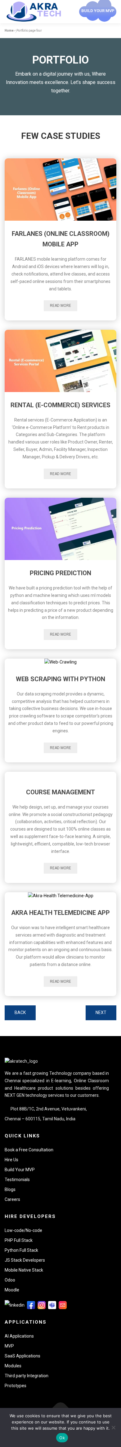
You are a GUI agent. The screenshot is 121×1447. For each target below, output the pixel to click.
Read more (60, 305)
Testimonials (17, 1179)
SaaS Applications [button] (22, 1355)
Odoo (10, 1279)
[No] (113, 1427)
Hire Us (11, 1159)
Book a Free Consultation (29, 1149)
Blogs (10, 1189)
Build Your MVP (20, 1169)
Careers (12, 1199)
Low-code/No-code (23, 1230)
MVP (9, 1345)
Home (9, 30)
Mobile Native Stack (24, 1270)
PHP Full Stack (19, 1240)
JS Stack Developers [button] (25, 1260)
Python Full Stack (21, 1250)
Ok (62, 1437)
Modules (13, 1365)
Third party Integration (26, 1375)
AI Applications (19, 1336)
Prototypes (15, 1385)
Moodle (12, 1289)
